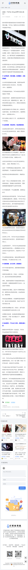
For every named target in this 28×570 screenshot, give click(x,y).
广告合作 (23, 545)
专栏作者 (8, 546)
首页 (3, 7)
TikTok (10, 25)
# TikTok (13, 402)
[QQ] (25, 561)
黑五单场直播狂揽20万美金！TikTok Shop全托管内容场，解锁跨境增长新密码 (20, 436)
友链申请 (21, 546)
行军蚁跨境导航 (16, 563)
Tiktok (6, 7)
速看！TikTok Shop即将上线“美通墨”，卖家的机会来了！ (20, 454)
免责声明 (11, 545)
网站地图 (15, 546)
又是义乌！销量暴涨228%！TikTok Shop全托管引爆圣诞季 (7, 435)
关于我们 (5, 545)
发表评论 (22, 488)
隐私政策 (17, 545)
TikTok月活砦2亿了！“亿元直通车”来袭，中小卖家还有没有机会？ (7, 454)
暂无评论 (5, 462)
